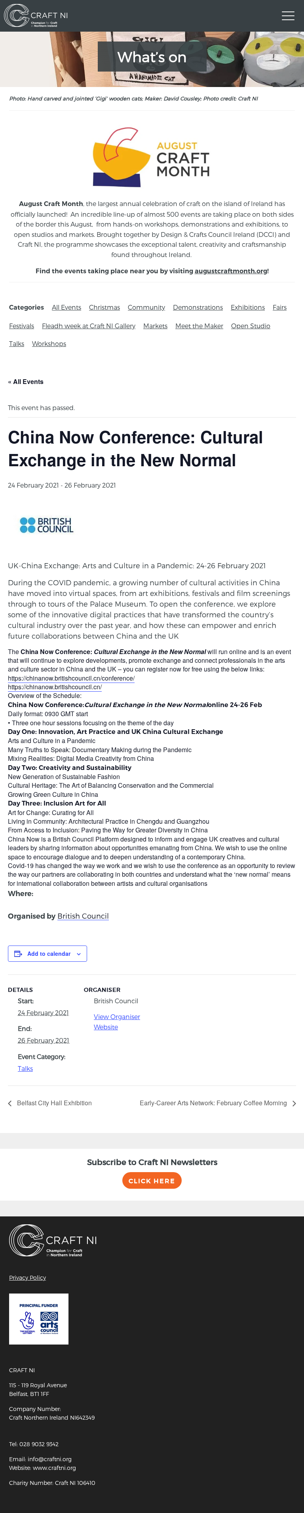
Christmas (104, 307)
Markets (155, 325)
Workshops (49, 343)
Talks (16, 343)
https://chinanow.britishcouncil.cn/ (55, 686)
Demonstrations (198, 307)
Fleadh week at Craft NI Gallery (88, 325)
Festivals (21, 325)
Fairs (280, 307)
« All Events (26, 381)
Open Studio (250, 325)
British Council (83, 916)
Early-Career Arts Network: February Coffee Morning (214, 1102)
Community (146, 307)
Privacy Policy (27, 1277)
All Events (66, 307)
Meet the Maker (199, 325)
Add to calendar (48, 953)
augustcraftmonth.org (231, 271)
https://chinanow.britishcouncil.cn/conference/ (71, 678)
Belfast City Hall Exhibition (53, 1102)
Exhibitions (248, 307)
